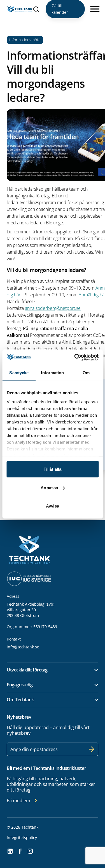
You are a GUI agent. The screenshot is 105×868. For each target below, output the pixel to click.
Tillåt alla (52, 469)
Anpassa (49, 487)
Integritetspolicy (22, 837)
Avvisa (52, 506)
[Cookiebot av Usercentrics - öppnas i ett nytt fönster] (75, 357)
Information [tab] (52, 372)
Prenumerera (91, 749)
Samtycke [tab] (19, 372)
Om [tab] (86, 372)
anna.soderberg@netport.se (53, 308)
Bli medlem (18, 800)
